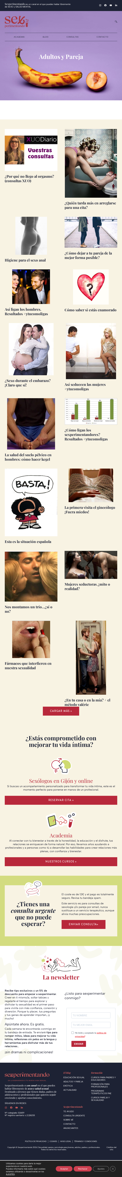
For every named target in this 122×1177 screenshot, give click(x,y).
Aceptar (64, 1168)
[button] (61, 711)
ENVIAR (78, 1044)
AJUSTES (10, 1174)
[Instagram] (100, 5)
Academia (19, 37)
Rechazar (82, 1168)
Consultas (73, 37)
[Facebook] (105, 5)
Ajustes (100, 1168)
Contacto (102, 37)
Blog (46, 37)
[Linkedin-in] (116, 5)
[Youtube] (111, 5)
